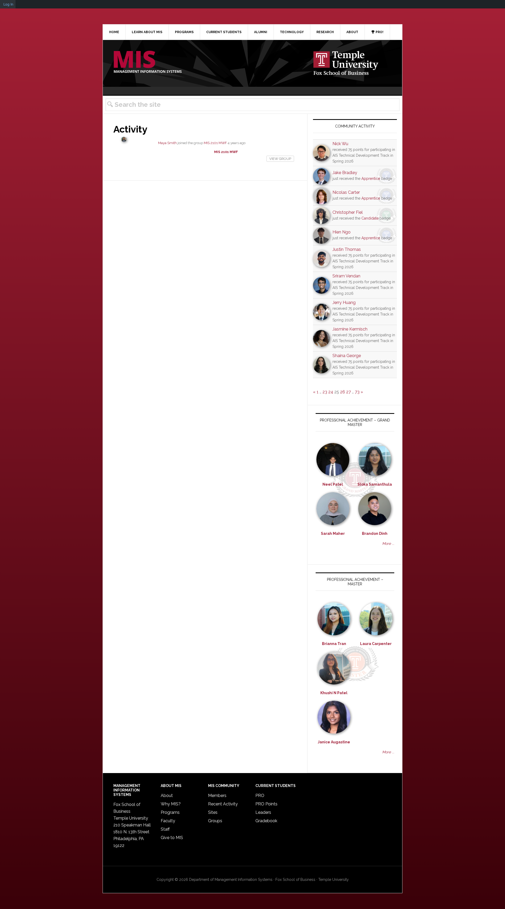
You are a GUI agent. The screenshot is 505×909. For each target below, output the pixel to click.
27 (348, 391)
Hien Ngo (341, 232)
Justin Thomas (346, 249)
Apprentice (370, 178)
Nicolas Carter (346, 192)
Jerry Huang (344, 302)
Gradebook (266, 820)
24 (330, 391)
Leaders (263, 812)
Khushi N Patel (333, 693)
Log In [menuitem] (8, 4)
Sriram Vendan (346, 275)
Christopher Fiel (347, 212)
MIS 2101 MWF (215, 143)
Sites (213, 812)
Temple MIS (147, 62)
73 (357, 391)
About (167, 795)
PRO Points (266, 803)
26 (342, 391)
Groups (215, 820)
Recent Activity (223, 803)
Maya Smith (167, 143)
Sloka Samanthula (374, 484)
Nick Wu (340, 143)
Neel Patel (332, 484)
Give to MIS (172, 837)
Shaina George (346, 355)
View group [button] (280, 159)
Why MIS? (171, 803)
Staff (165, 829)
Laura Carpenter (376, 644)
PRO (259, 795)
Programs (170, 812)
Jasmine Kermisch (349, 329)
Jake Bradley (344, 172)
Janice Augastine (334, 742)
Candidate (369, 218)
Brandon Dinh (374, 533)
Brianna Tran (334, 644)
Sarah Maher (333, 533)
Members (217, 795)
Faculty (168, 820)
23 (324, 391)
